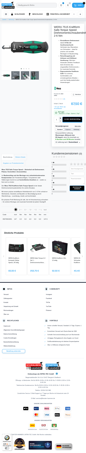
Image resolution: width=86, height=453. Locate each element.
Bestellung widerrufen (14, 351)
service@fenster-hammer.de (45, 398)
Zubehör (4, 19)
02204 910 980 (46, 390)
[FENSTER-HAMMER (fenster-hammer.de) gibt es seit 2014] (19, 444)
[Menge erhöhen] (60, 118)
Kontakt (6, 302)
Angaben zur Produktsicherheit (13, 163)
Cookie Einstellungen (10, 338)
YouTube (48, 306)
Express (68, 129)
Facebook (49, 298)
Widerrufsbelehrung (9, 346)
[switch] (7, 448)
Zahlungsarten (8, 298)
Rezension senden (77, 188)
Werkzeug (11, 19)
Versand (6, 294)
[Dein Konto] (67, 5)
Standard (60, 129)
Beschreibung (7, 157)
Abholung (76, 129)
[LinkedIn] (56, 373)
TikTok (48, 302)
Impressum (7, 326)
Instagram (49, 294)
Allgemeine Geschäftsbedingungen (14, 330)
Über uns (6, 314)
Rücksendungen (8, 310)
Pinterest (48, 310)
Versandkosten (58, 108)
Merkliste (78, 94)
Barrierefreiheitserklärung (11, 342)
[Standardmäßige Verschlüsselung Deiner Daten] (40, 445)
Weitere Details (20, 157)
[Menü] (10, 435)
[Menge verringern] (60, 121)
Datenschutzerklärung (10, 334)
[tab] (8, 157)
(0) (64, 99)
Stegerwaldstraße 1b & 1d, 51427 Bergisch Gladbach (43, 377)
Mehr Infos (78, 126)
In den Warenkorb (71, 119)
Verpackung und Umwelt (11, 306)
